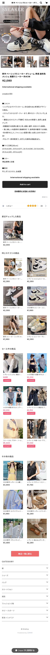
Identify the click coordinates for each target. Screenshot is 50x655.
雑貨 (3, 596)
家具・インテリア (8, 618)
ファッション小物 (8, 604)
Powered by (22, 633)
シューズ (5, 575)
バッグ (4, 582)
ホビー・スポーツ (8, 611)
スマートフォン (7, 589)
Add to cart (25, 184)
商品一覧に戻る (25, 554)
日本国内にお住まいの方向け (25, 191)
